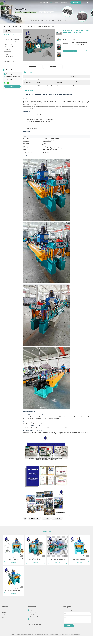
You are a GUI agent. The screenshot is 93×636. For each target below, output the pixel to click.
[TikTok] (37, 624)
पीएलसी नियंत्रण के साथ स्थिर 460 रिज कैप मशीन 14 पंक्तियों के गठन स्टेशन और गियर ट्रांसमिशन (57, 558)
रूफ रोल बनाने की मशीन (57, 518)
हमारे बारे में (45, 2)
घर (41, 2)
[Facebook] (32, 624)
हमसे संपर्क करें (64, 2)
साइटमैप (18, 634)
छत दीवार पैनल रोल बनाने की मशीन (17, 26)
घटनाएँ (56, 2)
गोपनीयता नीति (13, 634)
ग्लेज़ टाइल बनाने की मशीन (34, 518)
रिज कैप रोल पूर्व (46, 518)
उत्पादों (51, 2)
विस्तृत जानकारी (32, 67)
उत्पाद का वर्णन (53, 67)
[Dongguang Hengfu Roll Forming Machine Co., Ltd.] (5, 2)
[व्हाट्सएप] (5, 83)
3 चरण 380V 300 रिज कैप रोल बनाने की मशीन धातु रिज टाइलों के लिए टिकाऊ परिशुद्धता (14, 558)
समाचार (3, 617)
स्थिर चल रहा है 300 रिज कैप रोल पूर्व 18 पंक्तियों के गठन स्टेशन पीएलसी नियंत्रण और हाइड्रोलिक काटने (14, 589)
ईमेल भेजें (68, 625)
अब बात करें (75, 2)
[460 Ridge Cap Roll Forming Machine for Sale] (39, 45)
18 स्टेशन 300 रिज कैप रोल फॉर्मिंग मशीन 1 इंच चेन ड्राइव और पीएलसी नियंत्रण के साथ (79, 558)
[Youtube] (34, 624)
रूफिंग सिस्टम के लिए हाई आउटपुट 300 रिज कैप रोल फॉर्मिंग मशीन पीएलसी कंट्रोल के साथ (35, 558)
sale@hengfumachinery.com (13, 76)
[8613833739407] (40, 624)
